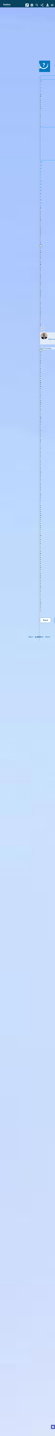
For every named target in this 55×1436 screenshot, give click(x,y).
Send (47, 637)
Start (30, 637)
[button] (53, 1427)
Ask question (39, 637)
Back (45, 620)
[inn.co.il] (27, 5)
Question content (41, 183)
